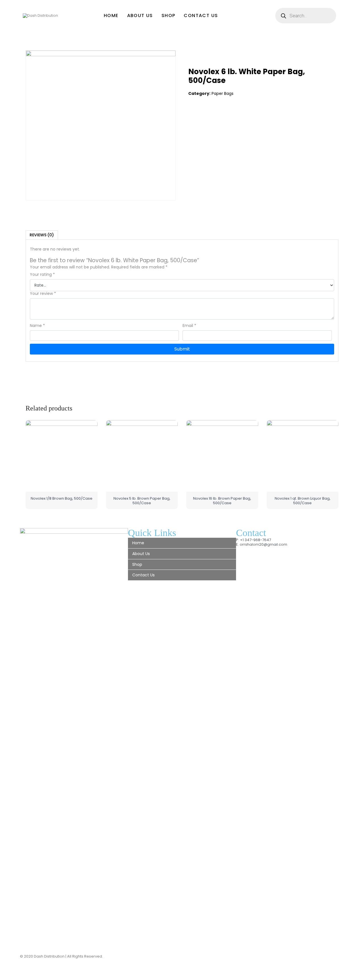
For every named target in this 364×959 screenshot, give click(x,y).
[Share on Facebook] (192, 116)
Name (37, 325)
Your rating (42, 274)
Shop (168, 15)
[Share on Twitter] (204, 116)
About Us (140, 15)
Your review (43, 293)
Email (189, 325)
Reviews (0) (42, 235)
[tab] (42, 235)
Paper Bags (222, 93)
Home (111, 15)
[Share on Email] (228, 116)
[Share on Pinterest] (216, 116)
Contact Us (201, 15)
